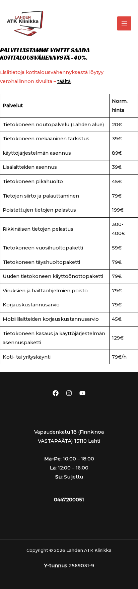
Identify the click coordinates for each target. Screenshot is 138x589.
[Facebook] (56, 393)
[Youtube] (82, 393)
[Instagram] (69, 393)
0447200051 (69, 500)
